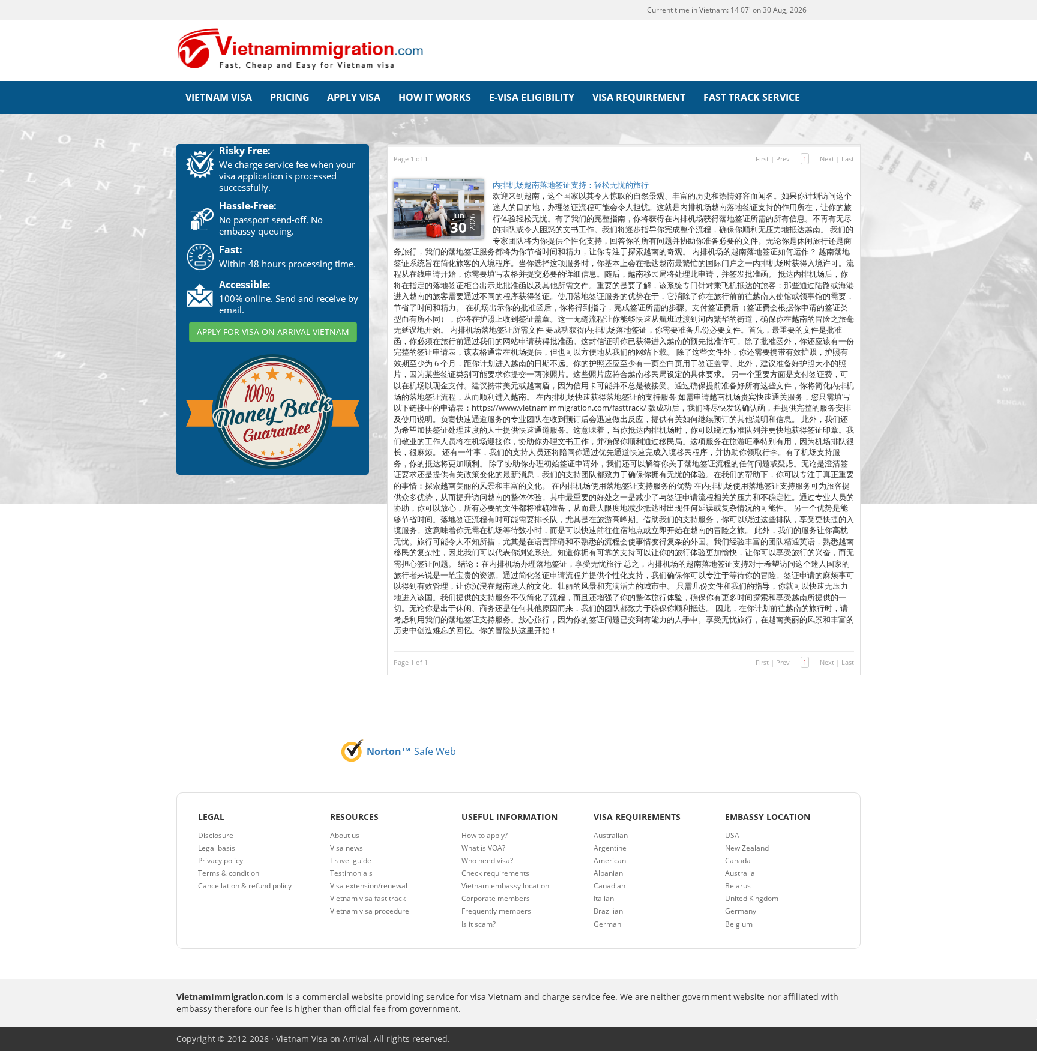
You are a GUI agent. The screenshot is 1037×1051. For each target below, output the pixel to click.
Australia (740, 873)
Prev (783, 158)
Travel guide (350, 860)
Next (827, 158)
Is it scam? (478, 924)
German (607, 924)
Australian (611, 835)
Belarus (738, 886)
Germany (740, 911)
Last (847, 158)
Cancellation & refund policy (245, 886)
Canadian (609, 886)
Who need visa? (487, 860)
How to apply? (484, 835)
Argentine (610, 848)
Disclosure (215, 835)
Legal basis (216, 848)
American (610, 860)
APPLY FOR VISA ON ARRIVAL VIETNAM (273, 331)
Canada (738, 860)
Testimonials (351, 873)
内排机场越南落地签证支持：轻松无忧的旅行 (571, 184)
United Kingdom (751, 898)
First (762, 158)
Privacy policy (220, 860)
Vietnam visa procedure (369, 911)
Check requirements (495, 873)
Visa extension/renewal (368, 886)
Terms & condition (228, 873)
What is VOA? (483, 848)
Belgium (739, 924)
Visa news (346, 848)
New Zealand (747, 848)
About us (344, 835)
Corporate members (495, 898)
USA (732, 835)
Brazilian (608, 911)
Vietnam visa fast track (368, 898)
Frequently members (496, 911)
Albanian (608, 873)
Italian (604, 898)
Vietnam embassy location (505, 886)
